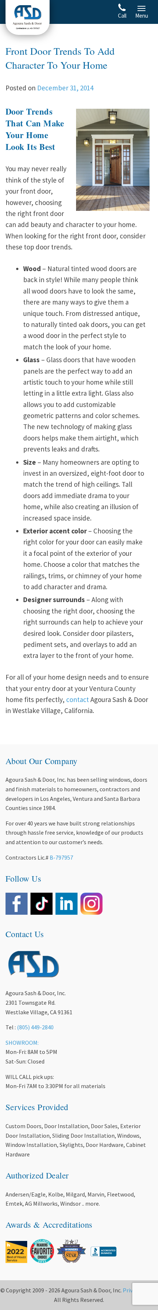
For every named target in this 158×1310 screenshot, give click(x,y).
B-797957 (61, 857)
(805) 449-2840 (35, 1027)
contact (77, 699)
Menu (141, 15)
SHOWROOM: (22, 1042)
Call (122, 15)
